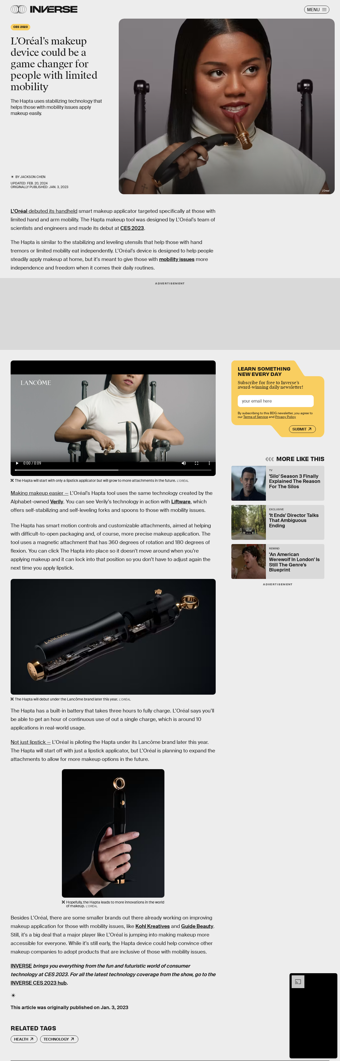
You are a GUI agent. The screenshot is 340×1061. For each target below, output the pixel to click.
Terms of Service (255, 417)
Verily (56, 501)
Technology (56, 1039)
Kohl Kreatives (152, 926)
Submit (299, 429)
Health (21, 1039)
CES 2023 (132, 228)
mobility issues (176, 259)
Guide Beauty (197, 926)
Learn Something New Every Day (264, 370)
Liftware (180, 501)
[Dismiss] (331, 978)
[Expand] (295, 978)
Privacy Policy (285, 417)
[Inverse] (53, 9)
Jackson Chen (32, 177)
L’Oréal (19, 211)
